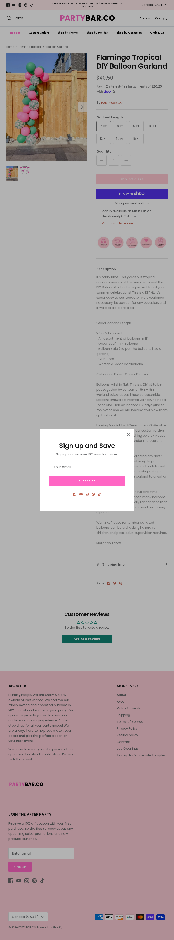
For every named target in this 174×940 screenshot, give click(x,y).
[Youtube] (81, 494)
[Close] (128, 434)
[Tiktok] (99, 494)
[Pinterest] (93, 494)
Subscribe (87, 481)
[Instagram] (87, 494)
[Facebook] (74, 494)
